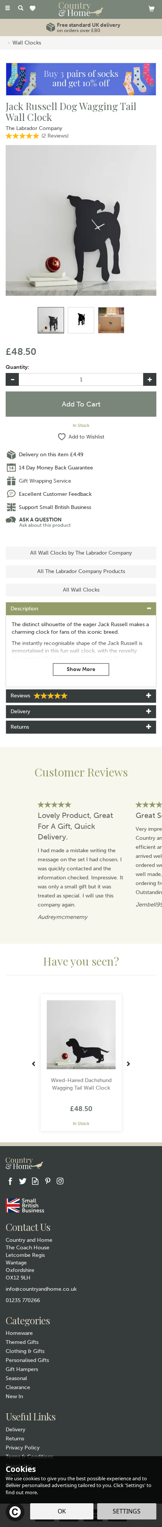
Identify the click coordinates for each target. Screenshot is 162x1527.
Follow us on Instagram (60, 1181)
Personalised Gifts (27, 1360)
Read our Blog (35, 1181)
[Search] (20, 8)
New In (14, 1396)
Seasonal (16, 1378)
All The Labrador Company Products (81, 571)
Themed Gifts (22, 1342)
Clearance (18, 1387)
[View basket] (151, 8)
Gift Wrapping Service (45, 481)
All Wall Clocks (81, 590)
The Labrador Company (34, 128)
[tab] (81, 608)
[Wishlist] (34, 9)
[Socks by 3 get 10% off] (81, 79)
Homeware (19, 1333)
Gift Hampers (22, 1369)
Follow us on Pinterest (47, 1181)
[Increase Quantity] (149, 379)
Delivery (15, 1429)
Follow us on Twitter (23, 1181)
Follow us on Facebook (10, 1181)
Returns (15, 1438)
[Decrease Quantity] (12, 379)
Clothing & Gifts (25, 1351)
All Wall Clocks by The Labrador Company (81, 553)
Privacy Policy (23, 1447)
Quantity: (17, 367)
